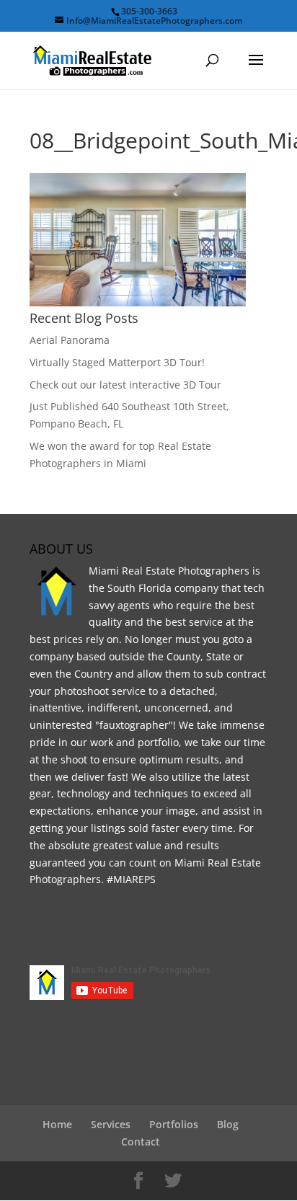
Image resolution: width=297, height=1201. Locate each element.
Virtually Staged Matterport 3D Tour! (117, 362)
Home (57, 1124)
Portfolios (173, 1124)
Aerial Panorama (70, 340)
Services (110, 1124)
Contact (140, 1141)
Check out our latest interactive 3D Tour (125, 384)
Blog (228, 1124)
